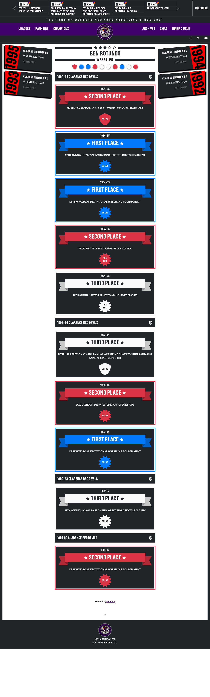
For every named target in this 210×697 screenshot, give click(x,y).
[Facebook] (191, 38)
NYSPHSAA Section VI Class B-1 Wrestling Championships (105, 108)
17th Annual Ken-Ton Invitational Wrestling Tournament (105, 155)
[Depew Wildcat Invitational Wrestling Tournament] (88, 67)
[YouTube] (206, 38)
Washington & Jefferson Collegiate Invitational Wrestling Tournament (63, 11)
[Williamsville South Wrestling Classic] (95, 67)
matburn (110, 601)
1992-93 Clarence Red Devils (77, 479)
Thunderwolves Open (158, 8)
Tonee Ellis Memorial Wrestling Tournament (31, 9)
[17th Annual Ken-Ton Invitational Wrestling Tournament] (81, 67)
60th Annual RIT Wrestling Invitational (127, 9)
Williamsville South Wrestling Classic (105, 248)
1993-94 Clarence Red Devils (77, 323)
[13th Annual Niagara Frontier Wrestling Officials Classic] (129, 67)
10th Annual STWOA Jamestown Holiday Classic (105, 295)
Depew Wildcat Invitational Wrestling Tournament (105, 201)
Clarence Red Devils (35, 52)
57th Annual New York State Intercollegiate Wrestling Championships (96, 11)
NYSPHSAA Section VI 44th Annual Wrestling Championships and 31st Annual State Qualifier (105, 356)
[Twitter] (198, 38)
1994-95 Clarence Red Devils (77, 77)
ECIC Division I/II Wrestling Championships (105, 404)
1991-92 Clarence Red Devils (77, 538)
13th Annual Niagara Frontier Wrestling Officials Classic (105, 510)
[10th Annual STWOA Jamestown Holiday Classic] (102, 67)
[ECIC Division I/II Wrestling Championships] (115, 67)
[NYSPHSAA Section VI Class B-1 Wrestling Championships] (74, 67)
